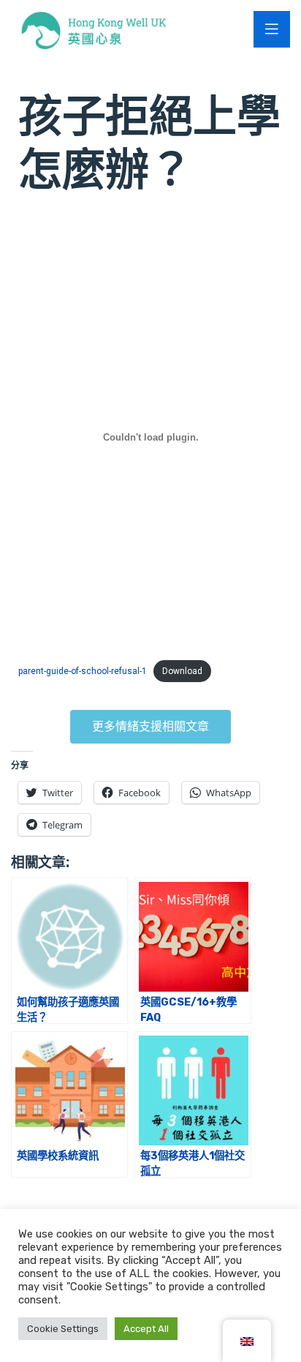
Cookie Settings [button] (63, 1328)
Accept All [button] (146, 1328)
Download (182, 671)
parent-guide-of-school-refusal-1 (82, 671)
